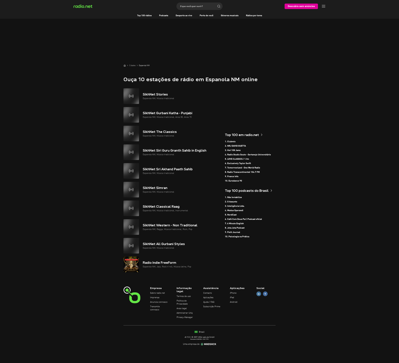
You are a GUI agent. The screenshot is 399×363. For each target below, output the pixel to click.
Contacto (207, 293)
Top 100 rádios (144, 15)
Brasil (201, 332)
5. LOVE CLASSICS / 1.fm (237, 159)
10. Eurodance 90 (233, 181)
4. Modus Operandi (234, 210)
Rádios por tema (254, 15)
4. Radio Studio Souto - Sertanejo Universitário (248, 155)
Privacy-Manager (185, 317)
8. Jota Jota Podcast (235, 228)
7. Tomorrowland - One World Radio (242, 168)
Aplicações (208, 297)
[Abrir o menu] (323, 6)
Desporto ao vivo (184, 15)
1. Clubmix (230, 142)
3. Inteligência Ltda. (235, 206)
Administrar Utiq (185, 313)
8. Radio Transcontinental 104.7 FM (242, 172)
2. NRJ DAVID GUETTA (235, 146)
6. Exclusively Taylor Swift (238, 163)
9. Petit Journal (232, 232)
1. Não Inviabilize (233, 197)
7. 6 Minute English (234, 223)
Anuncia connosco (158, 302)
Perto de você (206, 15)
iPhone (233, 293)
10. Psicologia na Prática (237, 237)
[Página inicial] (124, 65)
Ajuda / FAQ (208, 302)
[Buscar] (219, 6)
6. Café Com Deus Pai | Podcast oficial (243, 219)
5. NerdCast (231, 215)
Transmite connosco (155, 308)
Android (233, 302)
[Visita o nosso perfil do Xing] (265, 294)
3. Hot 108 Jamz (233, 150)
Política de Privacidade (182, 302)
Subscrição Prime (211, 307)
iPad (232, 297)
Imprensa (154, 297)
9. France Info (231, 176)
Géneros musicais (229, 15)
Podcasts (163, 15)
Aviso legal (182, 308)
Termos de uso (184, 296)
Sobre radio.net (157, 293)
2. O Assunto (231, 202)
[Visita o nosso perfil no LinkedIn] (258, 294)
